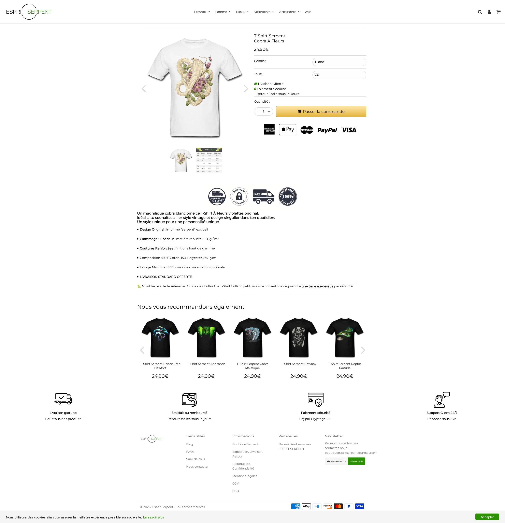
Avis (308, 12)
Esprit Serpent (162, 507)
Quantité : (262, 101)
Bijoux (240, 12)
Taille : (258, 74)
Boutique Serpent (245, 444)
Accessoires (287, 12)
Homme (221, 12)
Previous (143, 88)
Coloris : (260, 61)
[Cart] (498, 12)
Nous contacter (197, 466)
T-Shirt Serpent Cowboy (298, 364)
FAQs (190, 452)
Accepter (487, 516)
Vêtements (262, 12)
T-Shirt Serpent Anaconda (206, 364)
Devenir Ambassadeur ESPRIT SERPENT (295, 446)
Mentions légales (244, 476)
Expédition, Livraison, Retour (247, 454)
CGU (235, 491)
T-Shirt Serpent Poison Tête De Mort (160, 366)
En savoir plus (153, 517)
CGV (235, 483)
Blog (189, 444)
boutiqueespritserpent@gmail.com (350, 453)
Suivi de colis (195, 459)
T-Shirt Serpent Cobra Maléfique (252, 366)
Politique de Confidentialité (243, 466)
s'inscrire (356, 461)
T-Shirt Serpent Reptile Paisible (345, 366)
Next (246, 88)
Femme (200, 12)
